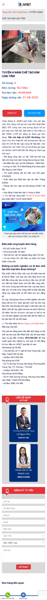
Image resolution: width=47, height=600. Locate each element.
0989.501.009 (23, 438)
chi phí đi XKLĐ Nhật (35, 195)
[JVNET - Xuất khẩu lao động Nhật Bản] (24, 4)
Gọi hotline (34, 113)
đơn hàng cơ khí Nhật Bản (32, 323)
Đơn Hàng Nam (20, 12)
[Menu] (3, 4)
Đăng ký (12, 113)
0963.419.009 (23, 477)
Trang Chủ (7, 12)
